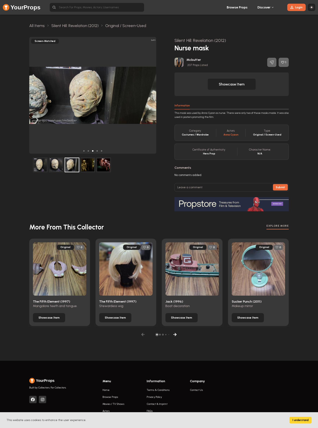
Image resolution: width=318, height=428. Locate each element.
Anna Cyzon (230, 134)
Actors (106, 411)
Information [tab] (182, 105)
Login (299, 7)
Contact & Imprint (157, 404)
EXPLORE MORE (277, 225)
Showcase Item (232, 84)
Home (106, 390)
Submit (280, 187)
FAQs (150, 411)
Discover (264, 7)
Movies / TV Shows (113, 404)
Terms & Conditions (158, 390)
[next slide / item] (153, 95)
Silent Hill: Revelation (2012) (200, 40)
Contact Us (196, 390)
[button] (84, 151)
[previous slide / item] (31, 95)
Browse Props (237, 7)
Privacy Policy (154, 397)
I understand (300, 420)
